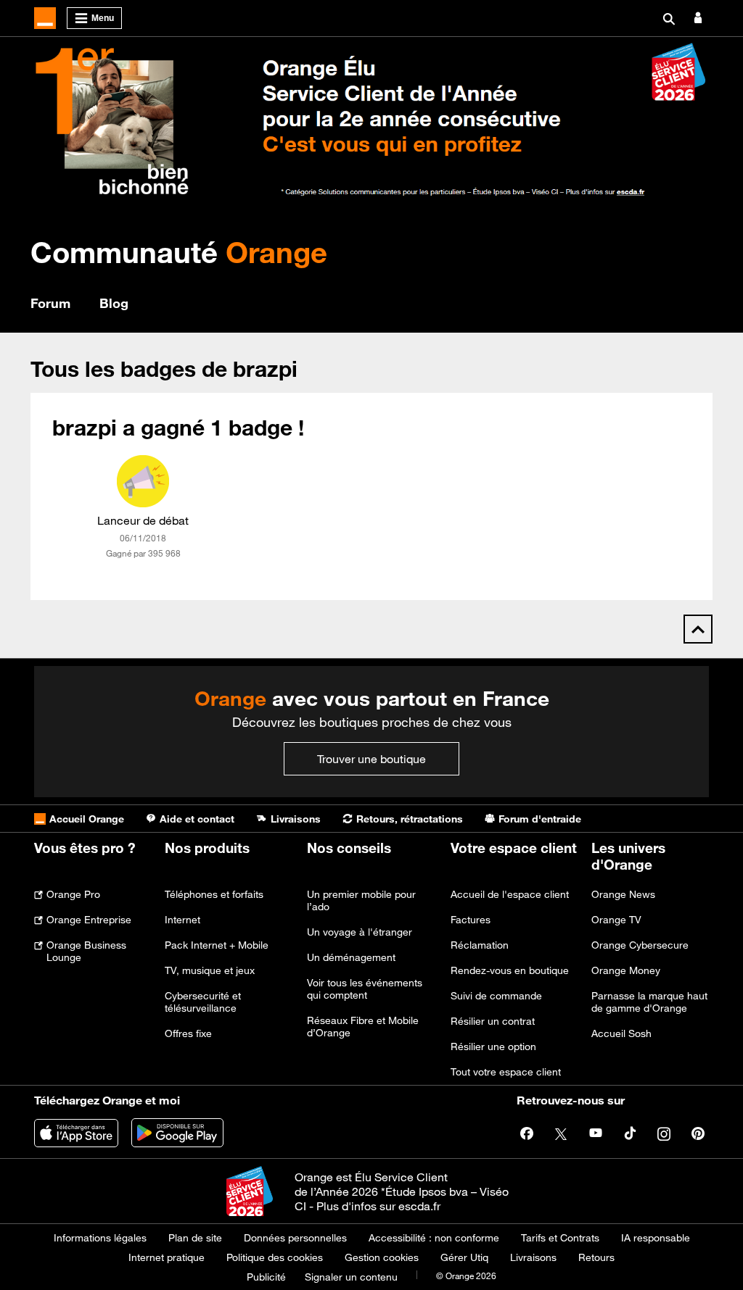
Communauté (178, 251)
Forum (50, 303)
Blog (113, 303)
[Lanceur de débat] (143, 481)
